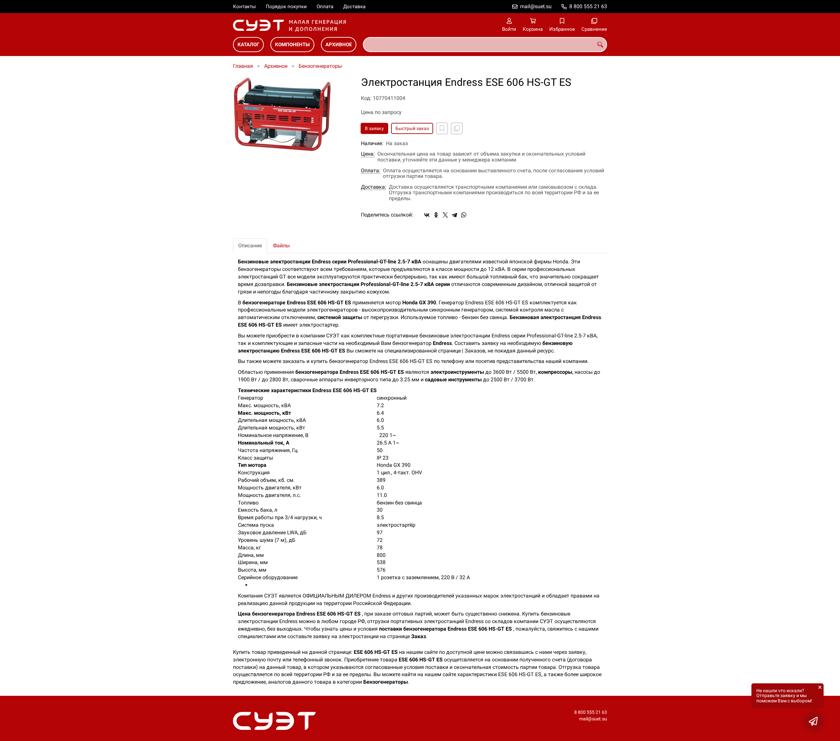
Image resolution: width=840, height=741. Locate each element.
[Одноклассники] (436, 215)
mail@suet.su (536, 6)
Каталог (248, 45)
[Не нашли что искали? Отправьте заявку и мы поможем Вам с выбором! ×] (814, 721)
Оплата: (370, 171)
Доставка (354, 7)
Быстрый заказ (412, 128)
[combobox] (485, 44)
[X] (445, 215)
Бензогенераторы (320, 66)
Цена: (368, 154)
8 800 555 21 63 (588, 6)
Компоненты (292, 45)
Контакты (244, 7)
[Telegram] (454, 215)
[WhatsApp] (464, 215)
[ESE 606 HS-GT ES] (292, 114)
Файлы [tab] (281, 245)
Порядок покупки (286, 7)
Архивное (339, 45)
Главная (243, 66)
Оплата (325, 7)
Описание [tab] (250, 245)
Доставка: (373, 187)
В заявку (374, 128)
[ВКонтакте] (427, 215)
